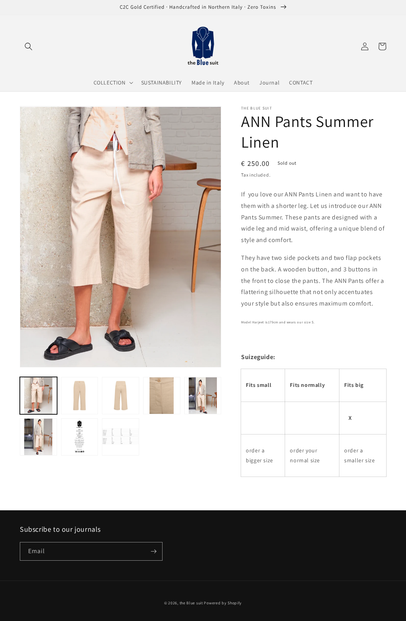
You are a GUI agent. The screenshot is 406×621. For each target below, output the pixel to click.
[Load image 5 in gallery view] (203, 395)
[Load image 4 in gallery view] (161, 395)
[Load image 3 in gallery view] (120, 395)
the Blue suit (191, 603)
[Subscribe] (153, 551)
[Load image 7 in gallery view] (79, 437)
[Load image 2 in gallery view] (79, 395)
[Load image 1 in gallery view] (38, 395)
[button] (28, 46)
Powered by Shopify (223, 603)
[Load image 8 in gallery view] (120, 437)
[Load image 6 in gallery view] (38, 437)
